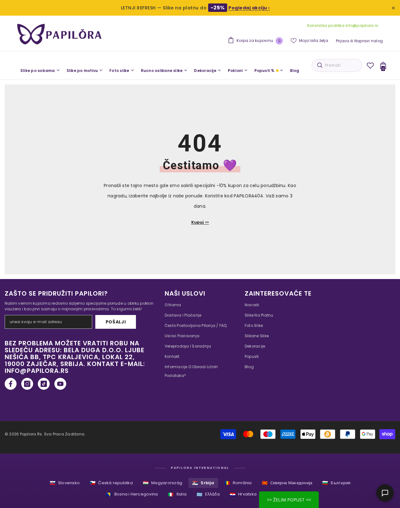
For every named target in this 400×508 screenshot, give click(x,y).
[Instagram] (27, 384)
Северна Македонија (287, 483)
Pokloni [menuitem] (235, 70)
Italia (177, 494)
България (336, 483)
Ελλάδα (208, 494)
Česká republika (111, 483)
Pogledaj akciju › (249, 8)
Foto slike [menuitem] (119, 70)
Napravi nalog (368, 40)
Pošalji (116, 322)
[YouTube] (60, 384)
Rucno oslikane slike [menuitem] (162, 70)
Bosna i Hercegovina (132, 494)
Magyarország (162, 483)
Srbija (203, 483)
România (238, 483)
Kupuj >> (200, 222)
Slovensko (65, 483)
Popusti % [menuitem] (264, 70)
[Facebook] (11, 384)
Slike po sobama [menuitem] (37, 70)
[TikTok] (44, 384)
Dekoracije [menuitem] (205, 70)
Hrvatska (243, 494)
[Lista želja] (370, 65)
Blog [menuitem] (294, 70)
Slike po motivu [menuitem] (82, 70)
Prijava (342, 40)
